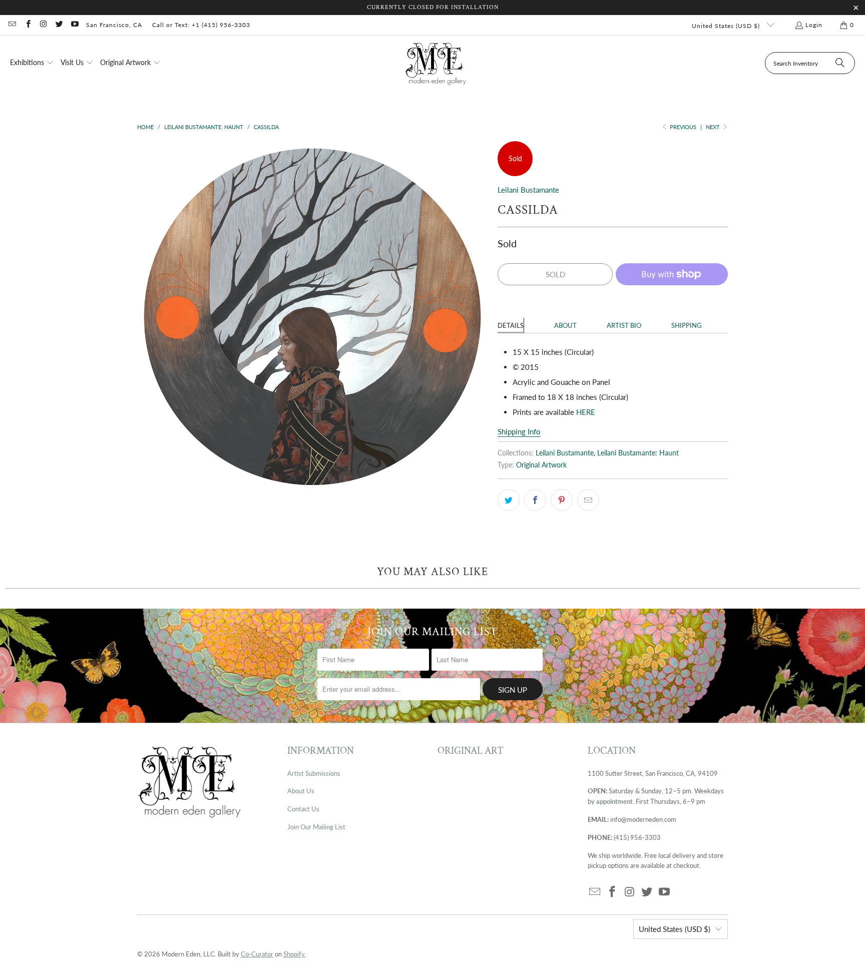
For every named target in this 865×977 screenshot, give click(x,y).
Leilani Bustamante (528, 189)
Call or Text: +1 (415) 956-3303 (201, 25)
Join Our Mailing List (316, 827)
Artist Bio (624, 325)
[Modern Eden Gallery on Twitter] (59, 25)
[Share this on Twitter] (509, 500)
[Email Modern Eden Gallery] (12, 25)
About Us (300, 791)
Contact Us (303, 809)
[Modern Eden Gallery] (435, 63)
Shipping (686, 325)
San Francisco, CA (114, 25)
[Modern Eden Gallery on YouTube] (74, 25)
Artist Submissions (313, 773)
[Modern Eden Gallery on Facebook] (27, 25)
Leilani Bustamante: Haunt (638, 453)
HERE (586, 411)
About (565, 325)
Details (511, 325)
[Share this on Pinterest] (562, 500)
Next (713, 127)
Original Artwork (541, 465)
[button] (32, 63)
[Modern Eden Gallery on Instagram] (43, 25)
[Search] (840, 63)
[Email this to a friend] (588, 500)
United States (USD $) (727, 26)
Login (813, 25)
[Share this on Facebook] (535, 500)
